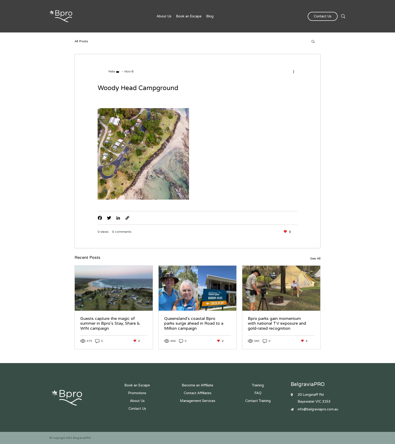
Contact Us (322, 16)
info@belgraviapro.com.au (318, 409)
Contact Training (258, 401)
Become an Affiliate (197, 385)
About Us (164, 16)
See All (315, 258)
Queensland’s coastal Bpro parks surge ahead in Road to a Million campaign (193, 323)
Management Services (197, 401)
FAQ (258, 393)
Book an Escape (189, 16)
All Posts (81, 41)
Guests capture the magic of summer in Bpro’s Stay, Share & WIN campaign (110, 323)
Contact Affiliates (197, 393)
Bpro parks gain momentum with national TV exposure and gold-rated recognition (277, 323)
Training (258, 385)
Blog (210, 16)
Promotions (137, 393)
